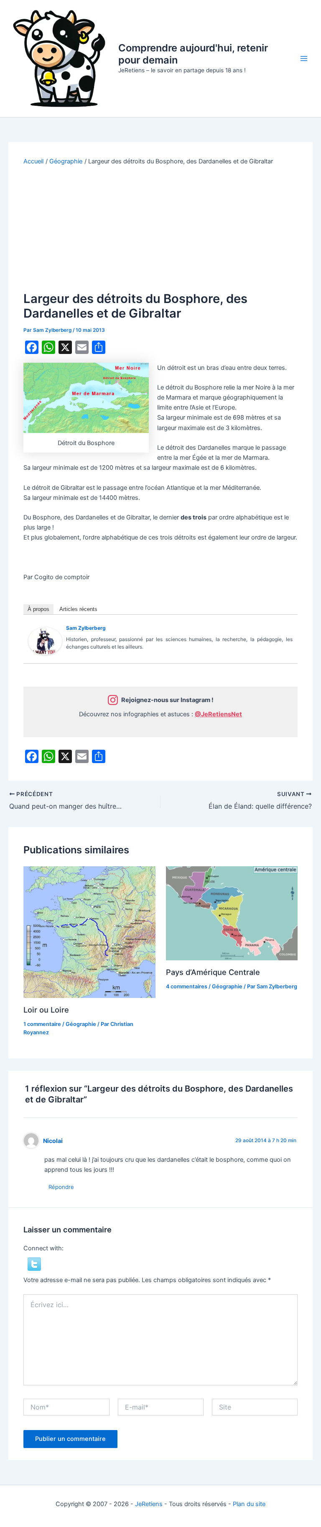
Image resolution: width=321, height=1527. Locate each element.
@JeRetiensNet (218, 714)
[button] (34, 1263)
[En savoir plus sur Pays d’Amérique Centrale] (232, 913)
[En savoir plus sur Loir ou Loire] (89, 932)
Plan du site (249, 1504)
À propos (38, 609)
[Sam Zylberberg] (45, 640)
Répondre (61, 1186)
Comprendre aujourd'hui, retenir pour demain (193, 54)
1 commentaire (42, 1024)
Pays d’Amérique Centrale (213, 972)
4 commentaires (186, 986)
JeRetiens (149, 1504)
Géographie (81, 1024)
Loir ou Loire (46, 1009)
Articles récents (78, 609)
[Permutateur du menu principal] (304, 58)
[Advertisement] (161, 228)
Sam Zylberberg (86, 628)
